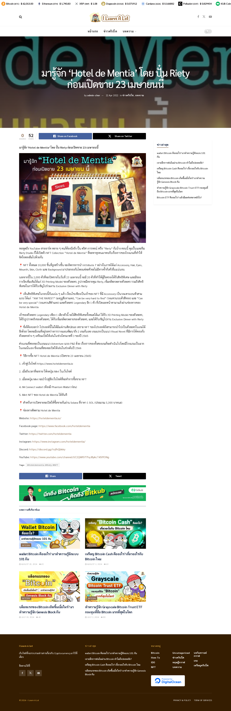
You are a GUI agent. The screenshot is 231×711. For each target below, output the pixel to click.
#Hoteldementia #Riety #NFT (42, 465)
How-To (155, 657)
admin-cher (93, 95)
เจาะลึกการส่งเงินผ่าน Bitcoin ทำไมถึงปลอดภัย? (180, 162)
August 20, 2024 (29, 564)
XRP (84, 3)
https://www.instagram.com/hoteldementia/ (58, 441)
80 (104, 617)
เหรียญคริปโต (201, 665)
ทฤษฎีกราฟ (178, 662)
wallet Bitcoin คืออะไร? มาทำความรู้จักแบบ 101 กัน (111, 653)
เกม (196, 660)
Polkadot (190, 3)
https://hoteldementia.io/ (45, 418)
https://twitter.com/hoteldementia (50, 433)
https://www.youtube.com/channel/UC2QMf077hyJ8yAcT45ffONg (69, 457)
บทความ (128, 31)
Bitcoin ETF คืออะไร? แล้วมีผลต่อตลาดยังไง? (179, 197)
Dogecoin (115, 3)
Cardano (153, 3)
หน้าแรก (93, 31)
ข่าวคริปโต (110, 31)
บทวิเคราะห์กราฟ (200, 654)
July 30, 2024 (27, 617)
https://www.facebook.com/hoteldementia (64, 426)
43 (39, 617)
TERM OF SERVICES (203, 700)
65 (42, 564)
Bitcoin (26, 545)
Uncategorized (181, 652)
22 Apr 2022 (112, 95)
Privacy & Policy (182, 700)
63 (107, 564)
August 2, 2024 (94, 564)
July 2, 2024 (93, 617)
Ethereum (50, 3)
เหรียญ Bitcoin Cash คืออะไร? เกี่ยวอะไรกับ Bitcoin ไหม (112, 664)
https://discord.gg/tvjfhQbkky (47, 449)
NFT (153, 666)
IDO (153, 662)
